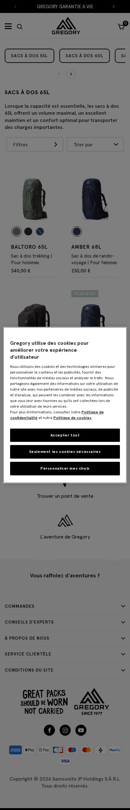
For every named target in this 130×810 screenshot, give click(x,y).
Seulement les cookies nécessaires (65, 451)
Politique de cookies (72, 417)
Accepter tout (65, 435)
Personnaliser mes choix (65, 468)
